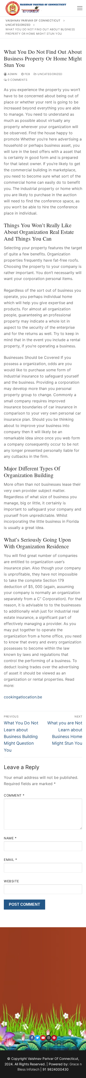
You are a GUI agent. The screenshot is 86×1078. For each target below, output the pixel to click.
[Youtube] (43, 1037)
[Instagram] (48, 1037)
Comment (14, 795)
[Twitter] (37, 1037)
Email (10, 860)
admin (12, 74)
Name (10, 838)
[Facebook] (32, 1037)
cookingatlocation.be (23, 697)
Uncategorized (49, 74)
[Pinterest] (54, 1037)
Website (11, 881)
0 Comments (17, 79)
